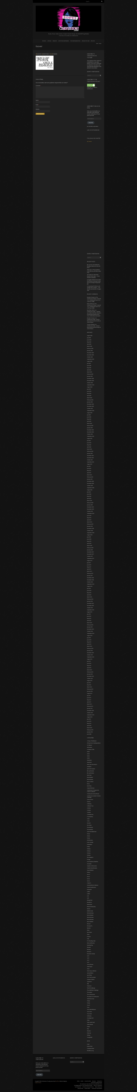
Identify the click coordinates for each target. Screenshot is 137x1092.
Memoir (88, 908)
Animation (89, 766)
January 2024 (90, 402)
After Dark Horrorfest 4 (92, 764)
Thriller (88, 1001)
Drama (88, 833)
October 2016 (90, 582)
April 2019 (89, 519)
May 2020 (89, 496)
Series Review (90, 964)
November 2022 (90, 432)
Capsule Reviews (90, 788)
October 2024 (90, 382)
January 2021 (90, 479)
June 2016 (89, 590)
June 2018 (89, 539)
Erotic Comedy (90, 842)
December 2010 (90, 710)
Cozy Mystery (90, 816)
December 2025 (90, 352)
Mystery (89, 928)
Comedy (89, 808)
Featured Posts (80, 1088)
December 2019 (90, 507)
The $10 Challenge (91, 988)
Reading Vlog (90, 945)
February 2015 (90, 624)
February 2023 (90, 425)
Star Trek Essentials (91, 977)
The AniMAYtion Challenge (92, 990)
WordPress (57, 1081)
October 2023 (90, 408)
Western (89, 1031)
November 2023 (90, 406)
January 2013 (90, 674)
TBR (88, 983)
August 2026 (89, 335)
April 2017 (89, 569)
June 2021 (89, 468)
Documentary (90, 827)
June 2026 (89, 339)
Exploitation (89, 844)
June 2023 (89, 417)
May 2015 (89, 618)
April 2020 (89, 498)
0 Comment (55, 53)
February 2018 (90, 547)
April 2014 (89, 644)
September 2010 (90, 714)
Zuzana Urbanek (90, 324)
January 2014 (90, 650)
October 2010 (90, 712)
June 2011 (89, 697)
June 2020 (89, 494)
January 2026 (90, 350)
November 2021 (90, 457)
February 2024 (90, 399)
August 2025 (89, 361)
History (88, 872)
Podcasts (55, 40)
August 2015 (89, 612)
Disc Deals (89, 825)
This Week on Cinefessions (93, 996)
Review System (87, 1088)
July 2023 (89, 414)
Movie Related (90, 915)
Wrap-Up (89, 1033)
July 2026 (89, 337)
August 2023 (89, 412)
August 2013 (89, 659)
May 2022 (89, 444)
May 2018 (89, 541)
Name (37, 100)
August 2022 (89, 438)
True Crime (89, 1011)
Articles (49, 40)
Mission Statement (98, 1086)
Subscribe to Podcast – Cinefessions (92, 88)
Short (88, 968)
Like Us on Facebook (59, 1058)
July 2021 (89, 466)
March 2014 (89, 646)
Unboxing (89, 1016)
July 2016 (89, 588)
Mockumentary (90, 913)
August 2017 (89, 560)
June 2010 (89, 721)
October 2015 (90, 607)
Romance (89, 951)
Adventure (89, 760)
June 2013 (89, 663)
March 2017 (89, 571)
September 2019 (90, 513)
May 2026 (89, 342)
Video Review (90, 1024)
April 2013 (89, 667)
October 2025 (90, 357)
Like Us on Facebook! (93, 130)
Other (88, 934)
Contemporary (90, 814)
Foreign (88, 859)
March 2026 (89, 346)
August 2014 (89, 635)
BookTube (89, 786)
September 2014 (90, 633)
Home (97, 43)
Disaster (89, 823)
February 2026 (90, 348)
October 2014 (90, 631)
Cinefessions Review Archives (88, 1086)
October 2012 (90, 678)
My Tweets (89, 141)
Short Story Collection (91, 971)
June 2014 (89, 639)
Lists (88, 896)
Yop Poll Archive (78, 1086)
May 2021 (89, 470)
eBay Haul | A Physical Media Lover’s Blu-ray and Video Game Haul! (94, 271)
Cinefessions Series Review (93, 793)
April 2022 (89, 447)
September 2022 (90, 436)
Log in (88, 1044)
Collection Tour (90, 806)
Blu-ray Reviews (90, 771)
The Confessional (91, 994)
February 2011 (90, 706)
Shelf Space (89, 966)
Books (88, 783)
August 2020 (89, 489)
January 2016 (90, 601)
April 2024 (89, 395)
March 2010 (89, 727)
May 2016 (89, 592)
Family (88, 846)
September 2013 (90, 657)
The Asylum (89, 992)
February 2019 (90, 524)
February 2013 (90, 672)
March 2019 (89, 522)
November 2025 (90, 354)
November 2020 (90, 483)
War (88, 1028)
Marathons (89, 902)
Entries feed (89, 1046)
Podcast (89, 936)
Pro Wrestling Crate (91, 941)
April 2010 (89, 725)
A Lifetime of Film (90, 749)
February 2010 (90, 729)
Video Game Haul (91, 1022)
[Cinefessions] (68, 6)
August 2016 (89, 586)
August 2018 (89, 534)
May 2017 (89, 567)
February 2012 (90, 689)
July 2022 (89, 440)
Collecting (89, 803)
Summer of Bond (90, 979)
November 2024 (90, 380)
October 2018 (90, 530)
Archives (93, 40)
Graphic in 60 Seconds (92, 866)
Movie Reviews (90, 917)
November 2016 (90, 579)
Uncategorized (90, 1018)
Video (88, 1020)
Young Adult (89, 1037)
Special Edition (90, 973)
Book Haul (89, 775)
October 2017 (90, 556)
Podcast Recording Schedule (96, 1082)
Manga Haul (89, 900)
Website (37, 109)
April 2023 (89, 421)
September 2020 (90, 487)
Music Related (90, 921)
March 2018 (89, 545)
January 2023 (90, 427)
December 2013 (90, 652)
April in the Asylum (91, 768)
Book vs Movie (90, 781)
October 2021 (90, 459)
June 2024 (89, 391)
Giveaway (89, 863)
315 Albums (89, 745)
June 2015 (89, 616)
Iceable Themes (38, 1082)
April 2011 (89, 702)
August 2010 (89, 717)
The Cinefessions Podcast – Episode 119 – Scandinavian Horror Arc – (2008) (94, 299)
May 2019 (89, 517)
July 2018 (89, 537)
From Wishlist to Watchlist (92, 861)
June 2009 (89, 734)
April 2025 (89, 369)
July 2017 (89, 562)
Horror (88, 874)
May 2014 (89, 642)
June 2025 (89, 365)
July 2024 (89, 389)
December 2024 (90, 378)
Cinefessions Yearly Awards (97, 1088)
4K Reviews (89, 747)
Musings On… (90, 926)
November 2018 (90, 528)
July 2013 (89, 661)
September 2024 (90, 384)
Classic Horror (90, 799)
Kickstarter (89, 889)
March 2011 (89, 704)
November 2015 (90, 605)
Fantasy (88, 848)
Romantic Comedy (91, 953)
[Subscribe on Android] (91, 84)
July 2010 (89, 719)
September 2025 (90, 359)
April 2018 (89, 543)
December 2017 (90, 552)
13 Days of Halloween (91, 741)
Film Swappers (90, 857)
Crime (88, 818)
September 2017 (90, 558)
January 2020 (90, 504)
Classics (89, 801)
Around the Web (85, 40)
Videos (88, 1026)
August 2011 (89, 693)
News (88, 930)
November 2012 (90, 676)
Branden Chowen (46, 53)
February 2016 (90, 599)
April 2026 (89, 344)
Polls (88, 938)
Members (94, 1081)
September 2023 (90, 410)
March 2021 (89, 474)
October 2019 (90, 511)
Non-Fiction (89, 932)
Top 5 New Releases (91, 1009)
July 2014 (89, 637)
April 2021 (89, 472)
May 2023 (89, 419)
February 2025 (90, 374)
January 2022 (90, 453)
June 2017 (89, 564)
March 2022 (89, 449)
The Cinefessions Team (75, 40)
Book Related (90, 777)
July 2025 (89, 363)
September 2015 (90, 609)
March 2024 (89, 397)
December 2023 (90, 404)
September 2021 (90, 462)
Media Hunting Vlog (91, 906)
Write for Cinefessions (63, 40)
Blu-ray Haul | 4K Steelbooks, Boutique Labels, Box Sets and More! (93, 266)
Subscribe (91, 122)
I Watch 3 (89, 883)
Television (89, 986)
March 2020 (89, 500)
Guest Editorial (90, 870)
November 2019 (90, 509)
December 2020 (90, 481)
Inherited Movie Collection (92, 885)
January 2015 (90, 627)
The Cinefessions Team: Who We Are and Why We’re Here (91, 1084)
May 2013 (89, 665)
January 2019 (90, 526)
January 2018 (90, 549)
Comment (38, 85)
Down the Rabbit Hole (91, 831)
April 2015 (89, 620)
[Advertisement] (93, 97)
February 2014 (90, 648)
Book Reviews (90, 779)
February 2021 (90, 477)
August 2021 (89, 464)
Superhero (89, 981)
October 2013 (90, 654)
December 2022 (90, 429)
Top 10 (88, 1005)
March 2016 (89, 597)
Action (88, 751)
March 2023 (89, 423)
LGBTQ (88, 891)
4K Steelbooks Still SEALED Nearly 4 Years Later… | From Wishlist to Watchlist (93, 276)
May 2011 (89, 699)
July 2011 (89, 695)
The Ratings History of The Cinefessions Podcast (83, 1085)
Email (37, 104)
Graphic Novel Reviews (92, 868)
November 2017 (90, 554)
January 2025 (90, 376)
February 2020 (90, 502)
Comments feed (90, 1048)
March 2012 (89, 687)
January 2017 (90, 575)
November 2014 (90, 629)
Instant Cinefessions (91, 887)
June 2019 (89, 515)
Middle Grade (90, 911)
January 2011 (90, 708)
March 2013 (89, 669)
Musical (88, 923)
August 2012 (89, 680)
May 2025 (89, 367)
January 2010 (90, 732)
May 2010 (89, 723)
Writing (88, 1035)
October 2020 (90, 485)
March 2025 (89, 372)
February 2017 (90, 573)
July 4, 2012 (39, 53)
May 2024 (89, 393)
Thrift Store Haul (90, 998)
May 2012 (89, 684)
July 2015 (89, 614)
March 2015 (89, 622)
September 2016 (90, 584)
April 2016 (89, 594)
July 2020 (89, 492)
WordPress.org (90, 1050)
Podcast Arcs (99, 1081)
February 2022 (90, 451)
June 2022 (89, 442)
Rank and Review (91, 943)
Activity (82, 1081)
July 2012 (89, 682)
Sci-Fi (88, 956)
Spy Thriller (89, 975)
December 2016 (90, 577)
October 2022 (90, 434)
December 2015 (90, 603)
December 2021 (90, 455)
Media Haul (89, 904)
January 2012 (90, 691)
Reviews (44, 40)
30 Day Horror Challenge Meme (94, 743)
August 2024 (89, 387)
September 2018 (90, 532)
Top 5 (88, 1007)
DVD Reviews (90, 840)
